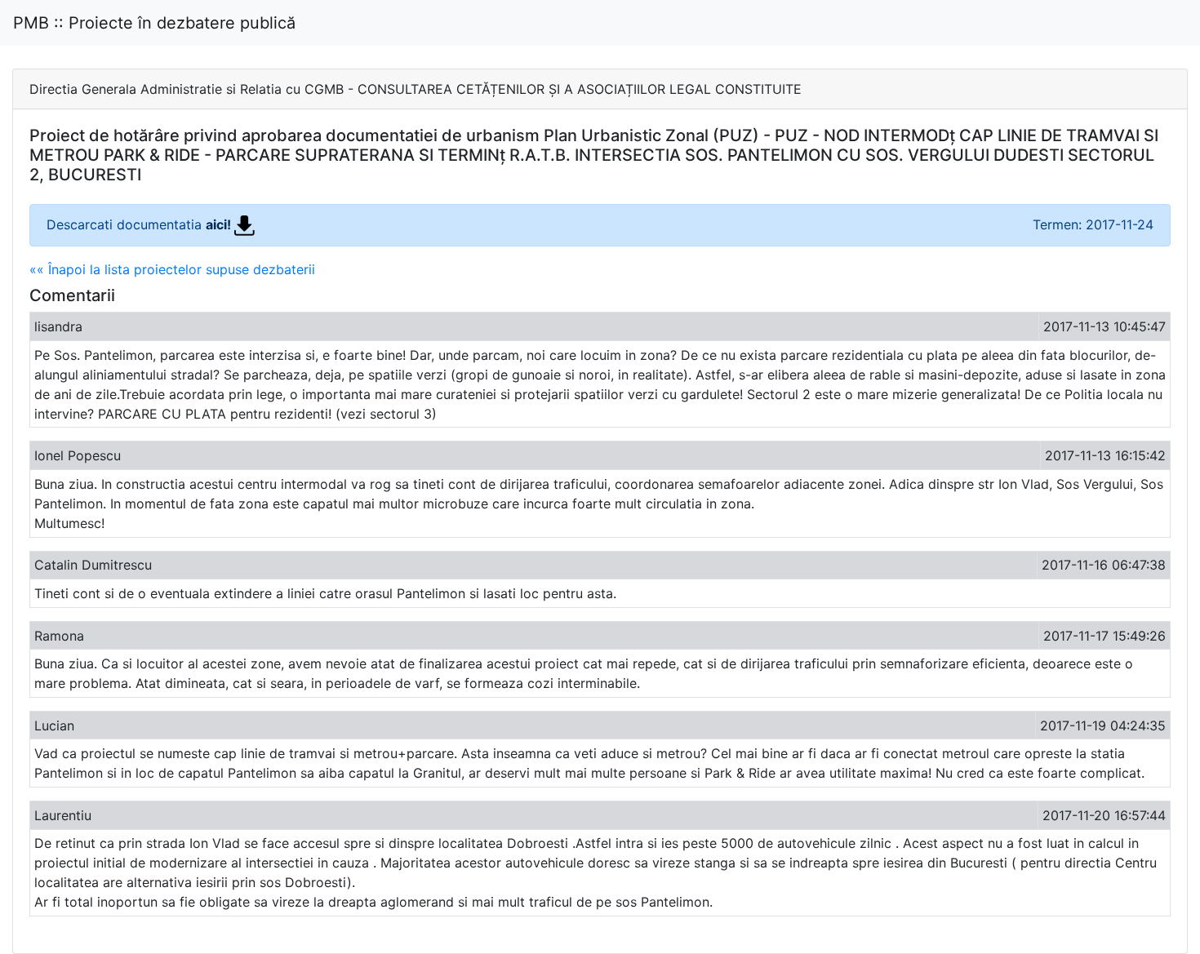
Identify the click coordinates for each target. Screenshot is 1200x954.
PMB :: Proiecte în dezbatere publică (154, 23)
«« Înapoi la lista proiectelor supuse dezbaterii (172, 269)
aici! (220, 224)
